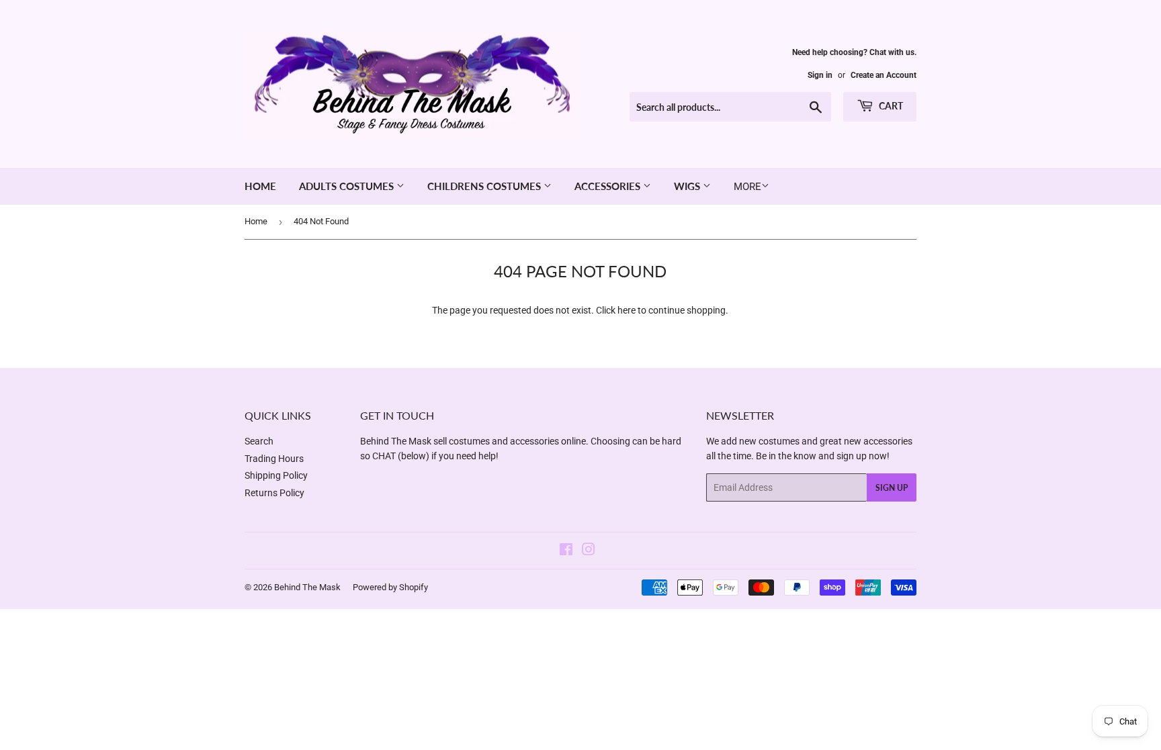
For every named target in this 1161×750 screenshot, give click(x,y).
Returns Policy (274, 492)
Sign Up (891, 488)
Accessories (608, 186)
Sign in (820, 75)
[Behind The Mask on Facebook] (566, 551)
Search (259, 441)
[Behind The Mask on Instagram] (588, 551)
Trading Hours (274, 458)
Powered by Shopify (390, 587)
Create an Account (883, 75)
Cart (890, 105)
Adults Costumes (347, 186)
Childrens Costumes (485, 186)
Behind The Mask (307, 587)
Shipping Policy (276, 475)
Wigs (688, 186)
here (626, 310)
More (747, 187)
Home (260, 186)
